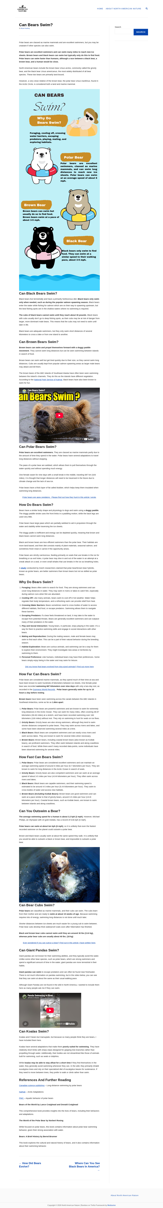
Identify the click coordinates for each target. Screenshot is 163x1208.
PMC (21, 1098)
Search (118, 27)
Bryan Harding (25, 28)
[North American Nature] (43, 8)
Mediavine (111, 1205)
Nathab (22, 1092)
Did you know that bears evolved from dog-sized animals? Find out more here (59, 667)
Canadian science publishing (31, 1085)
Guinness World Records (44, 689)
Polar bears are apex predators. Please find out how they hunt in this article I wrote (59, 497)
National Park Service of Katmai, (48, 380)
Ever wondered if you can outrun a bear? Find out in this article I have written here (59, 943)
